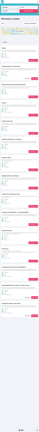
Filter (3, 23)
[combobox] (29, 7)
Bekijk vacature (32, 60)
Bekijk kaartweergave (19, 31)
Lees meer (5, 42)
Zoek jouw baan (28, 11)
